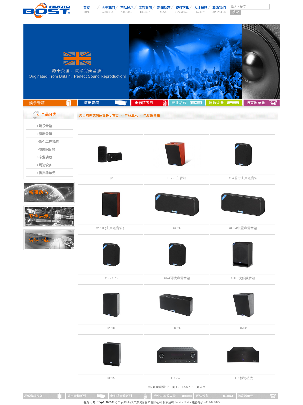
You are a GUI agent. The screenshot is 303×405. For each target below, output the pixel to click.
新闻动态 (163, 7)
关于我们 (108, 7)
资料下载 (182, 7)
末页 (202, 387)
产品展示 (127, 7)
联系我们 (219, 7)
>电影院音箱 (46, 149)
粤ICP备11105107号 (105, 402)
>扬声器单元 (46, 173)
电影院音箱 (151, 115)
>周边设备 (44, 165)
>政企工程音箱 (48, 141)
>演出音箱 (44, 134)
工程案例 (145, 7)
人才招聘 (200, 7)
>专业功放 (44, 157)
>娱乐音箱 (44, 126)
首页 (86, 7)
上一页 (170, 387)
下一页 (195, 387)
